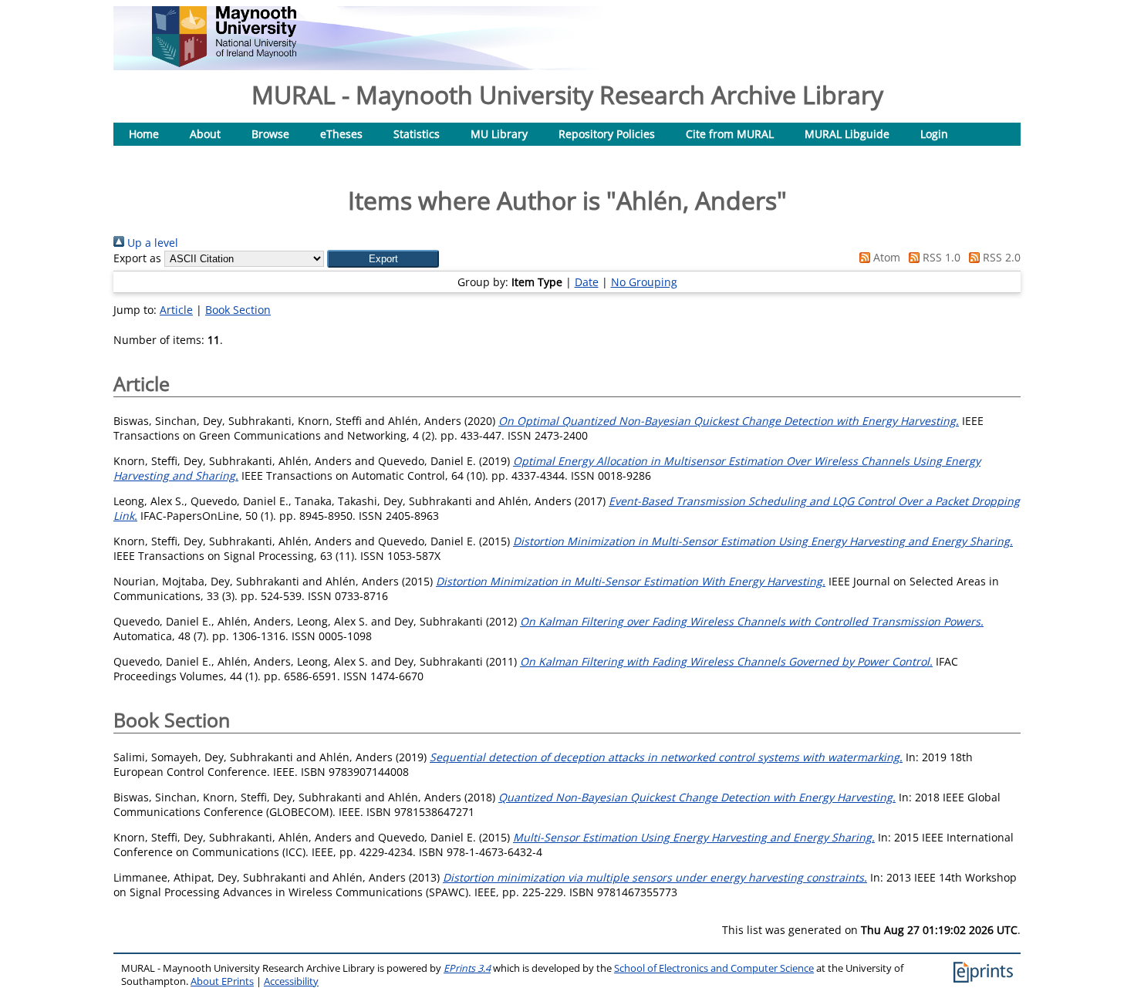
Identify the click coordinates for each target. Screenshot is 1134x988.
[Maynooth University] (224, 63)
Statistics (416, 133)
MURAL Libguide (847, 133)
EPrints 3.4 (467, 968)
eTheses (341, 133)
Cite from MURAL (730, 133)
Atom (885, 257)
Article (176, 309)
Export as (137, 258)
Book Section (238, 309)
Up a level (151, 242)
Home (144, 133)
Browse (270, 133)
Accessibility (291, 981)
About (205, 133)
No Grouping (644, 282)
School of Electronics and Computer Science (714, 968)
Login (934, 133)
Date (587, 282)
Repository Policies (607, 133)
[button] (383, 259)
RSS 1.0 (940, 257)
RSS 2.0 (1000, 257)
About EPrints (222, 981)
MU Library (499, 133)
